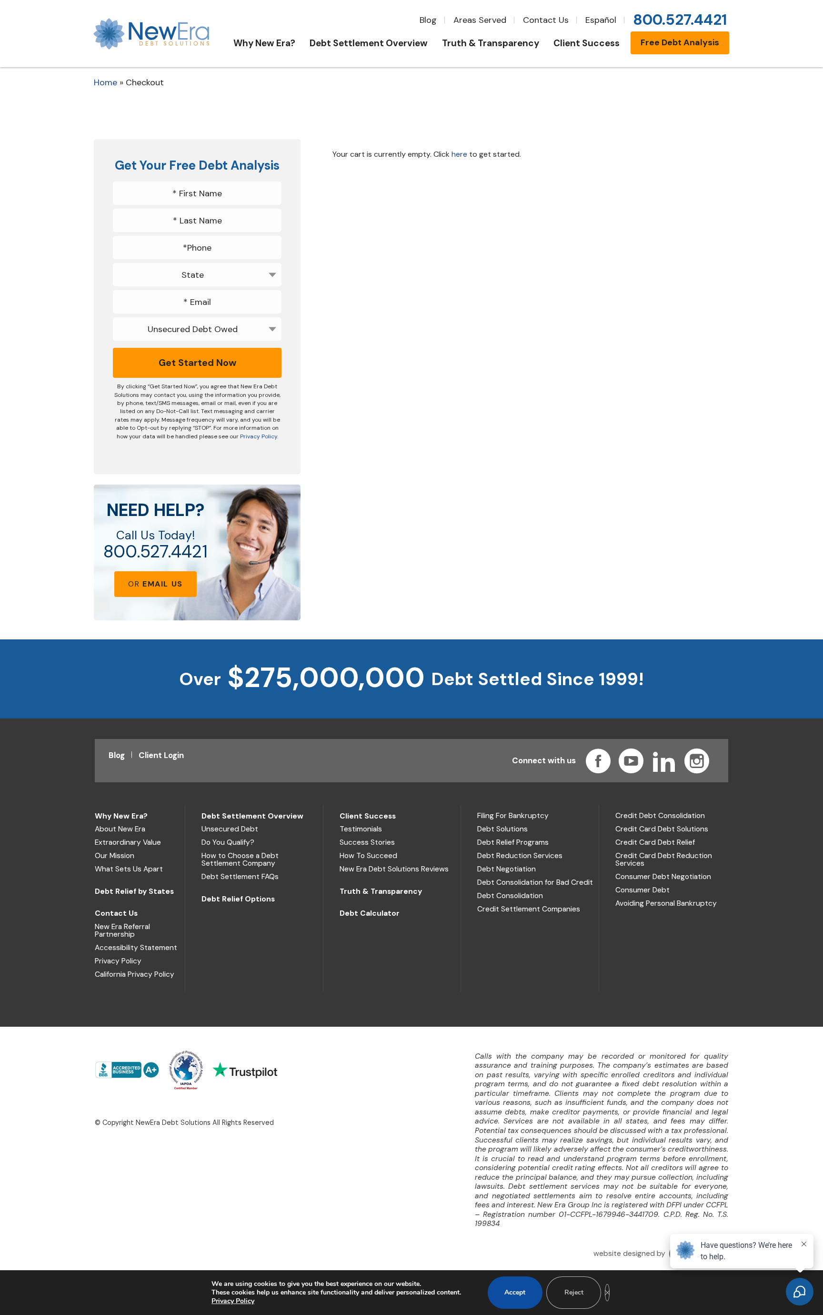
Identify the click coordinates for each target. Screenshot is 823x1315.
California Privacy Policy (134, 974)
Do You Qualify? (227, 842)
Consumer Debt (642, 890)
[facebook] (598, 761)
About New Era (120, 829)
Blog (428, 20)
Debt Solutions (502, 829)
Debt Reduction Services (519, 855)
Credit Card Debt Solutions (661, 829)
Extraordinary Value (128, 842)
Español (600, 20)
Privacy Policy (118, 961)
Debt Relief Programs (513, 842)
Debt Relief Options (238, 899)
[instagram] (696, 761)
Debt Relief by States (134, 891)
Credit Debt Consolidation (660, 815)
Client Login (161, 755)
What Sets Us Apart (129, 869)
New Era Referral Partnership (122, 930)
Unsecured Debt (229, 829)
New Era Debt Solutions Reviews (394, 869)
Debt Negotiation (506, 869)
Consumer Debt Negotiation (663, 876)
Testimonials (361, 829)
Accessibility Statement (136, 947)
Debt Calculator (370, 913)
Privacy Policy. (259, 436)
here (459, 154)
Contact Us (546, 20)
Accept (514, 1292)
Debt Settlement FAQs (240, 876)
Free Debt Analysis (680, 42)
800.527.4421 (155, 551)
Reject (573, 1292)
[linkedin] (664, 761)
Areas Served (479, 20)
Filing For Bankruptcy (513, 815)
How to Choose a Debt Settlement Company (240, 859)
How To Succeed (368, 855)
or (155, 584)
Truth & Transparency (381, 891)
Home (105, 82)
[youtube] (631, 761)
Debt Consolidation (510, 895)
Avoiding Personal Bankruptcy (666, 903)
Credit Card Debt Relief (655, 842)
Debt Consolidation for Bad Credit (535, 882)
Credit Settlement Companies (528, 909)
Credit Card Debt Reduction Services (663, 859)
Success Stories (367, 842)
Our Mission (114, 855)
